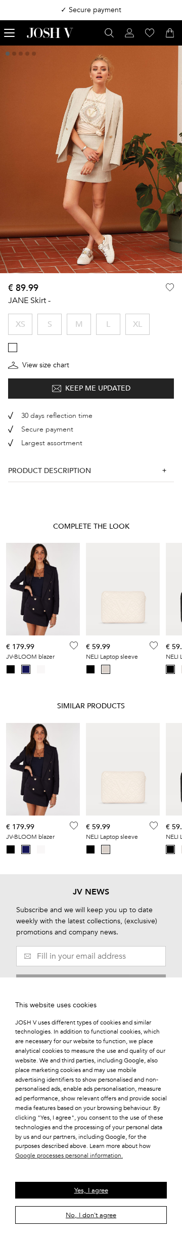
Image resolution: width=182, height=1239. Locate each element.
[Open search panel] (109, 33)
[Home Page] (50, 33)
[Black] (10, 669)
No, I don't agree (91, 1215)
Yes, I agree (91, 1190)
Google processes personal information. (69, 1155)
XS (20, 324)
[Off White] (41, 669)
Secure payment (47, 429)
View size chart (45, 365)
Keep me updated (97, 388)
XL (137, 324)
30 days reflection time (57, 415)
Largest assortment (51, 443)
